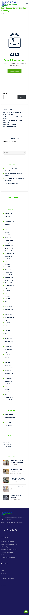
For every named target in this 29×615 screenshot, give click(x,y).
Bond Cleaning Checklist (7, 578)
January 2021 (8, 338)
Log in (5, 440)
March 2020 (8, 365)
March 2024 (8, 237)
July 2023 (7, 259)
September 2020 (9, 349)
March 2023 (8, 269)
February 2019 (9, 397)
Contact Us (4, 576)
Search (5, 94)
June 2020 (7, 357)
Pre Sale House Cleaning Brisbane (10, 555)
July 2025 (7, 216)
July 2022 (7, 290)
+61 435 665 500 (8, 519)
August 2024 (8, 224)
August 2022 (8, 288)
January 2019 (8, 400)
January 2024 (8, 243)
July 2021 (7, 322)
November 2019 (9, 376)
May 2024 (7, 232)
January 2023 (8, 274)
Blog (2, 570)
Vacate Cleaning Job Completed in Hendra (16, 470)
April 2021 (7, 330)
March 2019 (8, 394)
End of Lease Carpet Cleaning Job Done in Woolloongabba (16, 462)
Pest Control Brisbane (7, 552)
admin (20, 464)
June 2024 (7, 229)
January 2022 (8, 306)
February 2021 (9, 336)
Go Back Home (14, 71)
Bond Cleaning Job (10, 417)
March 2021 (8, 333)
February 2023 (9, 272)
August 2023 (8, 256)
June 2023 (7, 261)
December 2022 (9, 277)
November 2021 (9, 312)
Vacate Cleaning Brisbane (8, 557)
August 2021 (8, 320)
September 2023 (9, 253)
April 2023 (7, 266)
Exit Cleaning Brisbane (7, 547)
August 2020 (8, 352)
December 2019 (9, 373)
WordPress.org (7, 446)
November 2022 (9, 280)
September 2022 (9, 285)
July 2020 (7, 354)
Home (2, 568)
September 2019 (9, 378)
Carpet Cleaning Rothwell (10, 126)
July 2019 (7, 384)
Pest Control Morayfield (9, 124)
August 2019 (8, 381)
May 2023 (7, 264)
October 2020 (8, 346)
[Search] (24, 153)
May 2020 (7, 360)
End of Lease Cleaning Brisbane (9, 544)
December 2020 (9, 341)
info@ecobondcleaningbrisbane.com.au (14, 517)
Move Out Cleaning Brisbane (9, 549)
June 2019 (7, 386)
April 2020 (7, 362)
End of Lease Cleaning (11, 422)
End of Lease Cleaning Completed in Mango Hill (17, 479)
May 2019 (7, 389)
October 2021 (8, 314)
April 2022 (7, 298)
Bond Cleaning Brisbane (7, 541)
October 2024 (8, 219)
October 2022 (8, 282)
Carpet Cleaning (9, 420)
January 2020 (8, 370)
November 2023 (9, 248)
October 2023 (8, 251)
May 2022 (7, 296)
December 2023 (9, 245)
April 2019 (7, 392)
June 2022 (7, 293)
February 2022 (9, 304)
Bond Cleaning (9, 414)
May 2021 (7, 328)
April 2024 (7, 235)
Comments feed (7, 444)
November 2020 (9, 344)
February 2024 (9, 240)
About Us (3, 573)
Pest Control (8, 425)
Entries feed (6, 442)
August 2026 (8, 213)
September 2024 (9, 221)
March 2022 (8, 301)
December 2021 (9, 309)
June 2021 (7, 325)
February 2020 (9, 368)
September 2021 (9, 317)
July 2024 (7, 227)
